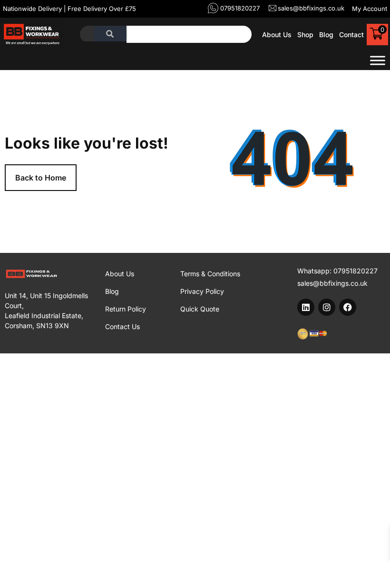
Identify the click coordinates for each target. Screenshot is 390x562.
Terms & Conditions (210, 274)
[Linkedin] (305, 307)
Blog (326, 34)
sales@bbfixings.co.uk (332, 283)
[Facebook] (347, 307)
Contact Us (122, 326)
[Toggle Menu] (377, 60)
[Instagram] (326, 307)
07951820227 (355, 271)
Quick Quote (199, 309)
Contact (351, 34)
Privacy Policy (202, 291)
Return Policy (125, 309)
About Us (277, 34)
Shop (305, 34)
